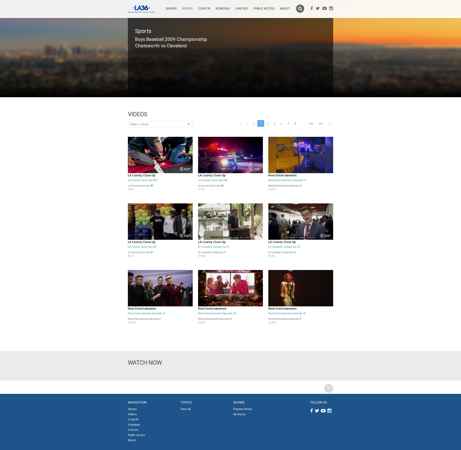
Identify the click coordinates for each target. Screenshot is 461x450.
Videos (187, 8)
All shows (239, 414)
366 (311, 123)
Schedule (223, 8)
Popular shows (242, 409)
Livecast (241, 8)
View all (185, 409)
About (285, 8)
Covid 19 (204, 8)
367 (321, 123)
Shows (171, 8)
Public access (264, 8)
